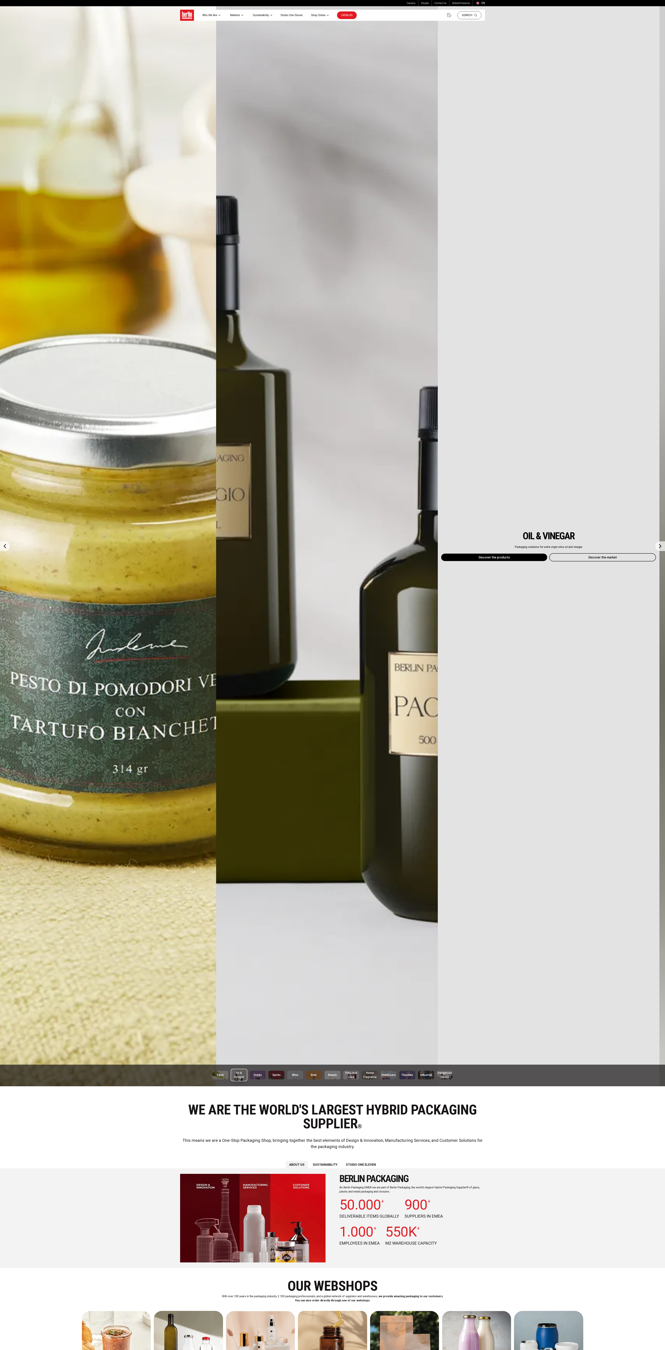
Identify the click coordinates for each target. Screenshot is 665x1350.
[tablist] (332, 1164)
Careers (411, 3)
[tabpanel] (332, 1218)
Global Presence (461, 3)
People (425, 3)
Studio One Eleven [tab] (361, 1164)
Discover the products (278, 557)
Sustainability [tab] (325, 1164)
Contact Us (440, 3)
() (480, 3)
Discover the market (386, 557)
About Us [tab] (296, 1164)
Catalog (347, 15)
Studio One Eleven (292, 15)
